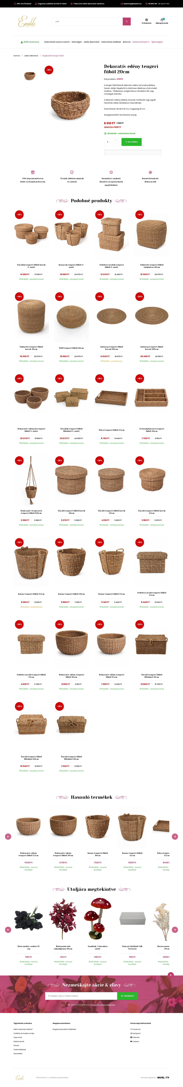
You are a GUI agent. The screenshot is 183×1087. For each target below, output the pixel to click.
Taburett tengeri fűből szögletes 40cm (151, 266)
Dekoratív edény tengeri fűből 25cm (111, 676)
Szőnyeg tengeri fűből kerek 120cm (111, 348)
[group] (31, 839)
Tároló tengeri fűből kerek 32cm (111, 512)
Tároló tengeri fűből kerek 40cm (71, 512)
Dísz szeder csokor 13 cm (28, 947)
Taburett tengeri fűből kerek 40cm (31, 348)
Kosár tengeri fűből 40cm (71, 594)
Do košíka (133, 142)
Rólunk (16, 1045)
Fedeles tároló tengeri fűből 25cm (31, 676)
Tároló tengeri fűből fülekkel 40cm (31, 757)
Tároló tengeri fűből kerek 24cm (151, 512)
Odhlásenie (110, 1005)
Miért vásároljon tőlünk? (23, 1029)
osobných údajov (99, 1005)
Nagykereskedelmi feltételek (64, 1029)
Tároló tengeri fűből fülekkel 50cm (151, 676)
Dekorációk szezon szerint (57, 42)
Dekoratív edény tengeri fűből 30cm (71, 676)
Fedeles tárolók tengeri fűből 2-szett (111, 266)
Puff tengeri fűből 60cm (71, 348)
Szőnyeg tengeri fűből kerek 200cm (151, 348)
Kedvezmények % (141, 42)
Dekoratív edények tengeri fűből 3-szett (31, 430)
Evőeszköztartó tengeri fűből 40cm (151, 430)
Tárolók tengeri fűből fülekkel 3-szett (71, 430)
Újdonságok (157, 42)
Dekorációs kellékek (111, 42)
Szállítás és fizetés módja (24, 1033)
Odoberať (128, 996)
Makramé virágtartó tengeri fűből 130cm (31, 512)
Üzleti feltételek (20, 1049)
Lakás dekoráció (91, 42)
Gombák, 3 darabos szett (97, 947)
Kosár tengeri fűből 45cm (31, 594)
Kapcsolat (18, 1037)
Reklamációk (19, 1041)
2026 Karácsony (31, 42)
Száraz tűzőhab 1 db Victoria (132, 947)
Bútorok (127, 42)
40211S (120, 79)
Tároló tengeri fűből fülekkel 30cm (71, 757)
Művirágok (77, 42)
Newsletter (18, 1053)
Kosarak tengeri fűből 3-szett (71, 266)
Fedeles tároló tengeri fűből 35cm (151, 594)
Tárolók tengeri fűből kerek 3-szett (31, 266)
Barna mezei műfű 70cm (166, 947)
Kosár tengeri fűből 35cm (111, 594)
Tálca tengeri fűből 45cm (111, 430)
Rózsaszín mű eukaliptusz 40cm (63, 947)
